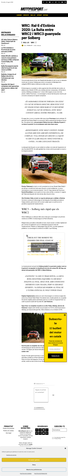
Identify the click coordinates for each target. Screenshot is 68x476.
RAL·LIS (3, 45)
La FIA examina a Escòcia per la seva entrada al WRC (8, 49)
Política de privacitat (8, 428)
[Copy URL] (39, 48)
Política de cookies (8, 430)
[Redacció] (23, 45)
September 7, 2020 (60, 247)
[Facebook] (43, 2)
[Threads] (65, 2)
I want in (58, 434)
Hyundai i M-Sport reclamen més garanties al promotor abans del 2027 (10, 87)
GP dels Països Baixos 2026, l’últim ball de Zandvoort (9, 41)
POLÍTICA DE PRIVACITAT (40, 473)
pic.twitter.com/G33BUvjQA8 (40, 254)
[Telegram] (44, 48)
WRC (33, 42)
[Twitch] (55, 2)
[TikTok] (52, 2)
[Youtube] (62, 2)
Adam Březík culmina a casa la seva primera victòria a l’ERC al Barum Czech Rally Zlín (10, 59)
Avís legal (8, 433)
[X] (59, 2)
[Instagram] (46, 2)
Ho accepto (44, 250)
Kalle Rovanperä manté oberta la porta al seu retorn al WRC (9, 68)
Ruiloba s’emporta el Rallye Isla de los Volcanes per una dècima (8, 77)
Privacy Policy (57, 438)
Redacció (29, 45)
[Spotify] (49, 2)
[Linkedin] (35, 48)
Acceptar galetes (34, 460)
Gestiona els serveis (11, 455)
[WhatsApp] (27, 48)
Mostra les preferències (34, 469)
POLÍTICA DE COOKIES (26, 473)
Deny (34, 465)
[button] (65, 448)
